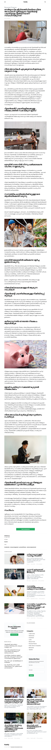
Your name (30, 665)
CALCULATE (14, 634)
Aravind (6, 541)
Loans (30, 639)
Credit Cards (32, 633)
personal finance (22, 547)
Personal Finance (10, 7)
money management (14, 547)
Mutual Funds (32, 641)
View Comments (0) (25, 529)
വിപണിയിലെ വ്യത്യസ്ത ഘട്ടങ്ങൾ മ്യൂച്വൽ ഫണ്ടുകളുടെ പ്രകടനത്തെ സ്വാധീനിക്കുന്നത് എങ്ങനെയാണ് (13, 657)
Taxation (31, 649)
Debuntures (31, 635)
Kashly (25, 2)
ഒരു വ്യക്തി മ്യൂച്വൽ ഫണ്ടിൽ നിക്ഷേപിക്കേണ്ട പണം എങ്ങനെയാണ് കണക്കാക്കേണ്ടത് (13, 666)
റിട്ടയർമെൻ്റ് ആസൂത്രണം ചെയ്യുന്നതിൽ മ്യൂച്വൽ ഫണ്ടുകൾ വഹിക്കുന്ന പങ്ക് (13, 646)
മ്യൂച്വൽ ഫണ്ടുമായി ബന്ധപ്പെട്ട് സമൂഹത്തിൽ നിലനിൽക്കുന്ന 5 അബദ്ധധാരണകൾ (12, 651)
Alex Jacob (29, 580)
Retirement (31, 647)
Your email (30, 669)
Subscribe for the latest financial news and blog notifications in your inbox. (36, 662)
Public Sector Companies (35, 645)
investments (6, 547)
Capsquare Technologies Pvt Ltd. (16, 746)
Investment (31, 637)
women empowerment (31, 547)
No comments (7, 18)
